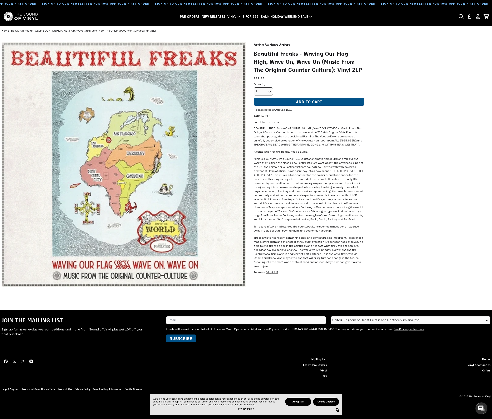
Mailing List (319, 359)
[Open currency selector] (469, 16)
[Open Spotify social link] (31, 361)
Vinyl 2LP (272, 272)
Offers (486, 370)
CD (325, 376)
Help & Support (10, 389)
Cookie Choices (133, 389)
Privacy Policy (82, 389)
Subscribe (181, 338)
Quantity (259, 84)
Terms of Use (65, 389)
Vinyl (323, 370)
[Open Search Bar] (461, 16)
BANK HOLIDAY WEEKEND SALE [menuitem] (284, 16)
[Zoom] (124, 164)
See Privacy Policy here (409, 329)
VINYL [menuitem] (231, 16)
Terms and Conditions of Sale (38, 389)
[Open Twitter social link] (14, 361)
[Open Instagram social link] (22, 361)
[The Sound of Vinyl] (21, 16)
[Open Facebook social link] (6, 361)
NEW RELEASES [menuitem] (213, 16)
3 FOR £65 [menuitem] (250, 16)
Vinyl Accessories (478, 364)
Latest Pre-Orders (315, 364)
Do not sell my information (107, 389)
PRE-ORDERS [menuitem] (189, 16)
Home (5, 30)
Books (486, 359)
